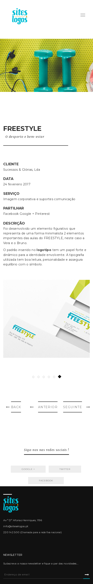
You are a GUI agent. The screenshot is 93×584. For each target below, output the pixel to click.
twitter (64, 469)
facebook (46, 480)
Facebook (11, 214)
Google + (27, 214)
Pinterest (42, 214)
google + (28, 469)
